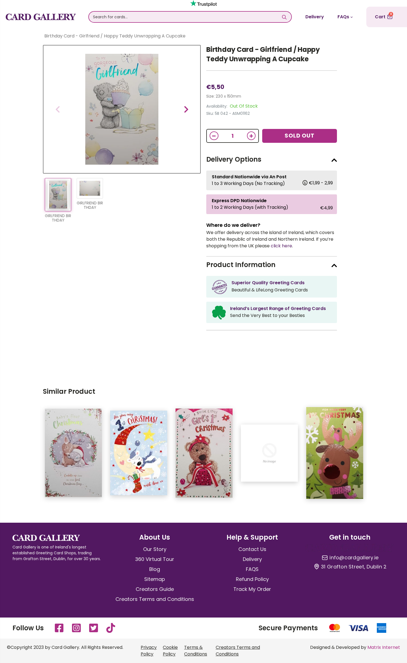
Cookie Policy (170, 650)
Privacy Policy (149, 650)
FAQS (252, 569)
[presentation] (58, 109)
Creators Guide (155, 589)
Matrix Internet (383, 647)
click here (281, 246)
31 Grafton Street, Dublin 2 (354, 567)
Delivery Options (233, 159)
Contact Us (252, 549)
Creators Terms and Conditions (154, 599)
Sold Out (300, 135)
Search (284, 17)
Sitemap (154, 579)
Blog (154, 569)
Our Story (154, 549)
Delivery (314, 17)
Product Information (240, 264)
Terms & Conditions (195, 650)
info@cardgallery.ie (353, 558)
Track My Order (252, 589)
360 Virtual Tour (154, 559)
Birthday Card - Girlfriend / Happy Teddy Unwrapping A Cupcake (263, 54)
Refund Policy (252, 579)
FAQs (343, 17)
